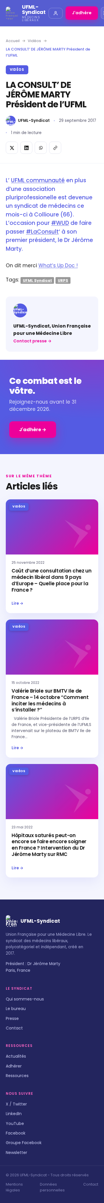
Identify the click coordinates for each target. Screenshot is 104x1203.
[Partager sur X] (12, 148)
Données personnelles (52, 1187)
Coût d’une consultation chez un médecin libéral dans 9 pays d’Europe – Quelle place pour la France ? (52, 580)
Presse (12, 1018)
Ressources (17, 1076)
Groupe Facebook (24, 1143)
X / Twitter (16, 1104)
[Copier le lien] (55, 148)
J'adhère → (32, 429)
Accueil (13, 41)
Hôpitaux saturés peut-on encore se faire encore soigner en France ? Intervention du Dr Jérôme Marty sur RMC (49, 845)
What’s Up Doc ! (58, 265)
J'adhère (82, 13)
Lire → (17, 603)
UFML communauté (38, 180)
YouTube (15, 1123)
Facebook (15, 1133)
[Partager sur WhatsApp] (41, 148)
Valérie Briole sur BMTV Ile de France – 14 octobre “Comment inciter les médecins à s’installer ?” (50, 700)
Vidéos (34, 41)
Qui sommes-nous (25, 999)
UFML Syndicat (37, 280)
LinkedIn (14, 1114)
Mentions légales (14, 1187)
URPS (63, 280)
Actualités (16, 1056)
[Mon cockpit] (56, 13)
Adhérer (14, 1066)
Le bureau (16, 1008)
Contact (14, 1028)
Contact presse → (32, 341)
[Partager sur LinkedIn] (26, 148)
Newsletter (16, 1152)
